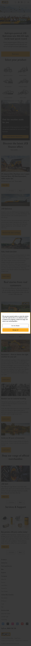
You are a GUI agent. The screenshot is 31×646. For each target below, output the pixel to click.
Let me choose (15, 325)
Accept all (15, 330)
